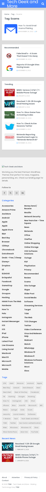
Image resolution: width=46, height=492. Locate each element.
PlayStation (29, 265)
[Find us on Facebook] (4, 193)
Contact (5, 480)
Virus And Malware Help (33, 334)
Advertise (16, 477)
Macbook (6, 353)
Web (5, 427)
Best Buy (6, 237)
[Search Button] (43, 4)
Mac (14, 405)
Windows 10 (29, 352)
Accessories (7, 206)
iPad (4, 333)
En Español (7, 277)
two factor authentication (30, 423)
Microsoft (6, 361)
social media (19, 414)
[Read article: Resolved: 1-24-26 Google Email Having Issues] (9, 103)
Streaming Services (33, 305)
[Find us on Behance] (22, 193)
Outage (28, 257)
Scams (19, 14)
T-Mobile (6, 419)
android (30, 383)
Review (27, 277)
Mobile (5, 369)
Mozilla (27, 212)
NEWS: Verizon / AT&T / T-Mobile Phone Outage (28, 91)
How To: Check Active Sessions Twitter (27, 124)
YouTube (34, 432)
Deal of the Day (21, 392)
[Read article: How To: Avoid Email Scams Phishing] (10, 28)
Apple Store (7, 229)
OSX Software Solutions (30, 252)
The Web (28, 317)
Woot (27, 366)
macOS (5, 357)
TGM (26, 313)
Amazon (20, 383)
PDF (26, 261)
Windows (14, 427)
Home (6, 14)
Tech (16, 419)
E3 (3, 269)
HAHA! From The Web (11, 301)
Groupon (6, 293)
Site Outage (30, 285)
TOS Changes (30, 321)
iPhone (5, 337)
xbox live (24, 432)
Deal (38, 388)
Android (5, 218)
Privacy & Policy (31, 477)
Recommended (31, 273)
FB (4, 397)
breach (16, 388)
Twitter (27, 325)
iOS (3, 329)
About (4, 477)
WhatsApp (29, 348)
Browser (6, 241)
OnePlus (28, 239)
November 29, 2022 (26, 32)
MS (41, 405)
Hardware (6, 305)
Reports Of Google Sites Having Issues (28, 65)
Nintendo (28, 231)
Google (5, 289)
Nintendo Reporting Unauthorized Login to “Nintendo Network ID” (27, 137)
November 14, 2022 (24, 70)
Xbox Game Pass (10, 432)
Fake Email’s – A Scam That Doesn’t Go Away (27, 54)
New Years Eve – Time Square (34, 221)
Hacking (6, 297)
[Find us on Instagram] (16, 193)
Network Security (32, 216)
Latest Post (7, 341)
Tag (12, 14)
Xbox (26, 370)
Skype (27, 289)
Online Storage (31, 247)
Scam (30, 410)
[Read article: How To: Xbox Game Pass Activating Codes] (9, 114)
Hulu (4, 313)
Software (28, 301)
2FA (4, 383)
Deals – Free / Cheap (11, 257)
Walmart (28, 340)
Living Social (8, 349)
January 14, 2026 (24, 96)
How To (5, 309)
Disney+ (5, 261)
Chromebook (8, 249)
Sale (22, 410)
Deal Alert (7, 392)
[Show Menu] (3, 4)
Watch (27, 344)
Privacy (27, 269)
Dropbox (6, 265)
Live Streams (8, 345)
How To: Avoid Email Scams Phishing (27, 27)
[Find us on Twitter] (10, 193)
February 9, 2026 (24, 107)
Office (27, 235)
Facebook (6, 281)
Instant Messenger (11, 321)
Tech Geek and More (29, 419)
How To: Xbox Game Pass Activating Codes (28, 113)
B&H (4, 233)
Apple (4, 221)
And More (6, 214)
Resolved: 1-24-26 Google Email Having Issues (29, 102)
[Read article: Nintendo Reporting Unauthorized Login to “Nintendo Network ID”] (9, 137)
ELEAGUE (6, 273)
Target (27, 309)
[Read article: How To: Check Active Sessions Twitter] (9, 126)
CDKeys (5, 245)
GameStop (7, 285)
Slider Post (29, 293)
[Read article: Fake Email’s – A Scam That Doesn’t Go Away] (9, 56)
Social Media (30, 297)
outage (14, 410)
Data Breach (8, 253)
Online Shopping (32, 243)
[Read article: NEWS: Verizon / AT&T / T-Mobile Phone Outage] (9, 92)
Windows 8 (29, 356)
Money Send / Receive (30, 207)
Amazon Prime (8, 210)
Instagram (7, 317)
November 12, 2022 (24, 129)
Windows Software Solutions (33, 361)
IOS (3, 325)
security (6, 414)
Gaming (11, 397)
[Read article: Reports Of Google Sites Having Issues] (9, 67)
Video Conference (32, 329)
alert (12, 383)
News (26, 227)
